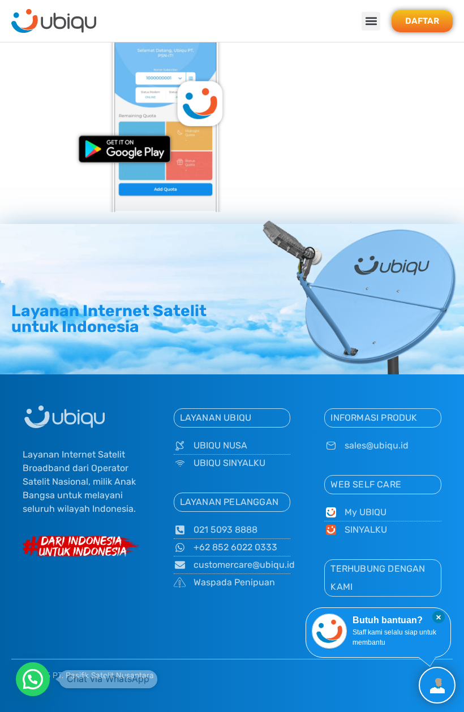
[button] (371, 21)
